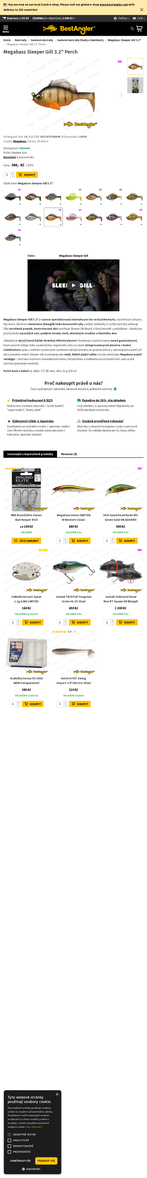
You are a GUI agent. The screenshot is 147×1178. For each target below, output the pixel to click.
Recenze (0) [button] (69, 454)
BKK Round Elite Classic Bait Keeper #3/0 (26, 517)
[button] (142, 10)
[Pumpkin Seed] (93, 217)
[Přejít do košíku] (140, 28)
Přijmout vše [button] (46, 1160)
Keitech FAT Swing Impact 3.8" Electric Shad (74, 680)
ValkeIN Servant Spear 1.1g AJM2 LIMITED (26, 599)
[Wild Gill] (12, 237)
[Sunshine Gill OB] (134, 217)
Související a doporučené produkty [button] (30, 454)
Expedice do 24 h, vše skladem (104, 400)
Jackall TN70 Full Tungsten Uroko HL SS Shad (73, 599)
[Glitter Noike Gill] (134, 197)
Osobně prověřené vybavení (102, 421)
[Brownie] (33, 197)
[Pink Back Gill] (73, 217)
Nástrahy (21, 40)
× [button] (57, 1094)
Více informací (34, 1126)
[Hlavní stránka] (69, 28)
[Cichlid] (53, 197)
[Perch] (53, 217)
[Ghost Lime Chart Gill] (73, 197)
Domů (7, 40)
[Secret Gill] (114, 217)
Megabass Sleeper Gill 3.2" (124, 40)
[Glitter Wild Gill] (12, 217)
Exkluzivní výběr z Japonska (33, 421)
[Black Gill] (12, 197)
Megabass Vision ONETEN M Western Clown (73, 517)
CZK (140, 18)
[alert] (32, 1132)
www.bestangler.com (114, 5)
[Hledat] (132, 28)
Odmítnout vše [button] (20, 1160)
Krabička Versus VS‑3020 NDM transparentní (26, 680)
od (41, 18)
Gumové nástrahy (42, 40)
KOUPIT (29, 175)
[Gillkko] (114, 197)
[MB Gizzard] (33, 217)
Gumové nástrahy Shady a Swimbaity (80, 40)
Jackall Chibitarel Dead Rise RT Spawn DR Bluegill (121, 599)
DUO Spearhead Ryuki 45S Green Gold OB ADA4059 (120, 517)
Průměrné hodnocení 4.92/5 (32, 400)
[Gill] (93, 197)
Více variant (29, 541)
